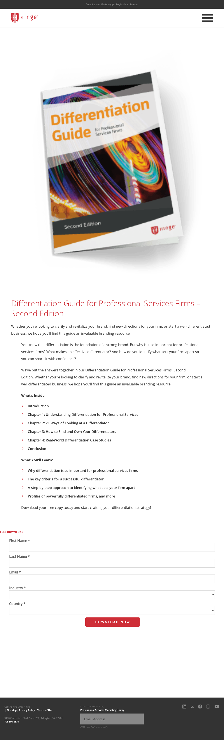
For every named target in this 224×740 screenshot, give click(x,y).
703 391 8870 (11, 721)
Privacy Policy (27, 710)
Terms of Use (44, 710)
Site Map (12, 710)
